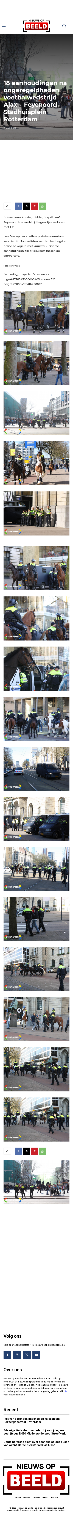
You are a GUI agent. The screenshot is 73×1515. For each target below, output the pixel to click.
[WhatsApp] (42, 206)
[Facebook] (18, 206)
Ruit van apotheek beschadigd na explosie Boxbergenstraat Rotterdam (32, 1420)
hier (66, 1391)
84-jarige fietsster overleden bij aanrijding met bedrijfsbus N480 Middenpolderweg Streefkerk (35, 1432)
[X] (26, 206)
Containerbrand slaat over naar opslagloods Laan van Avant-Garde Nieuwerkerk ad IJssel (36, 1443)
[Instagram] (17, 1355)
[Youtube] (36, 1355)
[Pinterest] (34, 206)
